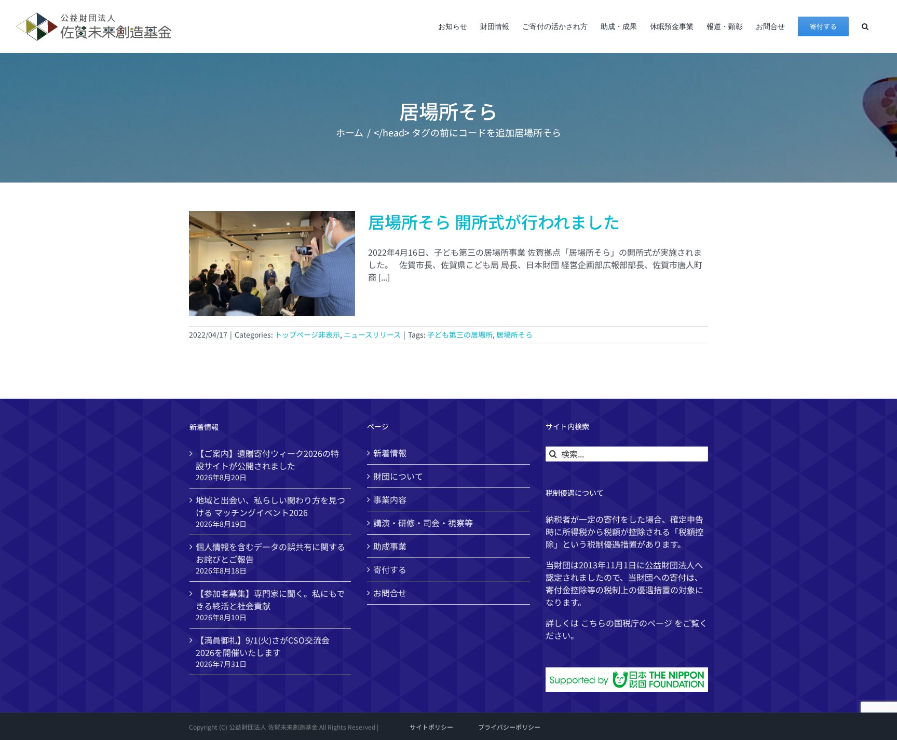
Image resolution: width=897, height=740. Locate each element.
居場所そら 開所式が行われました (494, 221)
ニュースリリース (372, 334)
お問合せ (389, 593)
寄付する (389, 569)
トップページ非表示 (307, 334)
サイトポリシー (431, 726)
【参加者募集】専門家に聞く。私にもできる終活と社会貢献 (270, 599)
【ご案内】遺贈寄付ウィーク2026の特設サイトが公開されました (267, 459)
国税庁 (626, 623)
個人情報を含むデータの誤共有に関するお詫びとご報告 (270, 552)
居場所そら (514, 334)
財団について (398, 476)
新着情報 (389, 452)
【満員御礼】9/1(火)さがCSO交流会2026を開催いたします (263, 646)
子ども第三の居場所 (460, 334)
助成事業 (389, 546)
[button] (865, 26)
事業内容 (389, 499)
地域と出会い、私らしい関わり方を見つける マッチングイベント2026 (270, 506)
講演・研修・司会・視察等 (423, 522)
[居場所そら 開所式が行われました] (272, 263)
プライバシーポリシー (509, 726)
